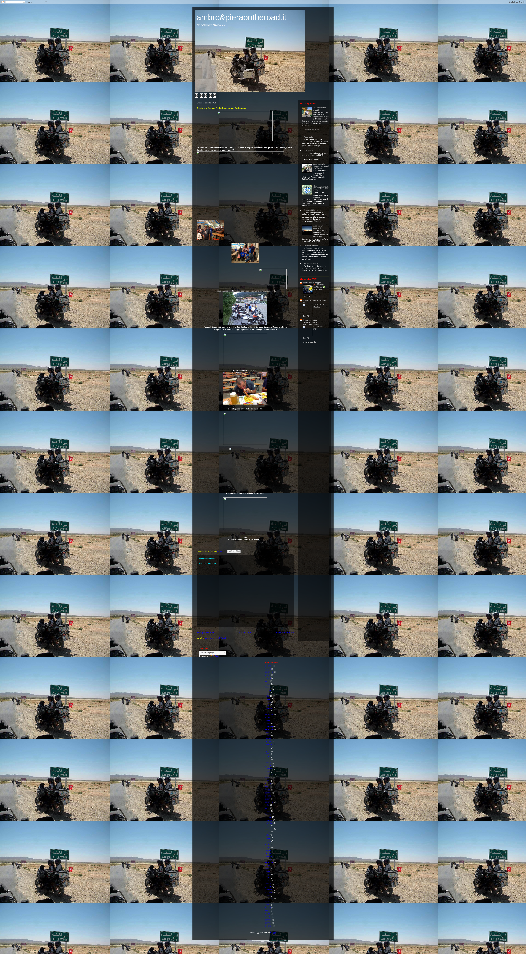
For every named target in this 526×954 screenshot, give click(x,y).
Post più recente (205, 632)
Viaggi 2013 (308, 137)
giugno (267, 675)
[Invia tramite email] (228, 551)
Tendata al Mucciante (312, 210)
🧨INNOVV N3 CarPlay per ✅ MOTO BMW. (319, 287)
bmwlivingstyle (309, 342)
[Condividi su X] (234, 551)
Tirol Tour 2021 (309, 150)
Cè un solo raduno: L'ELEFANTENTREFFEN (321, 188)
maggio (268, 669)
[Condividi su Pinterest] (239, 551)
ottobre (268, 693)
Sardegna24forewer (311, 130)
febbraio (268, 687)
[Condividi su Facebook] (236, 551)
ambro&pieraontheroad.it (241, 17)
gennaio (268, 690)
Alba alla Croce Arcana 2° (319, 227)
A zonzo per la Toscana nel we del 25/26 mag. (321, 166)
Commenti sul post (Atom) (215, 638)
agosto (267, 717)
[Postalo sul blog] (231, 551)
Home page (245, 632)
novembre (269, 726)
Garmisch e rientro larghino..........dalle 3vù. (313, 247)
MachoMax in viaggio (312, 283)
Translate (218, 656)
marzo (267, 684)
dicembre (268, 666)
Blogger (273, 933)
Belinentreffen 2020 (311, 263)
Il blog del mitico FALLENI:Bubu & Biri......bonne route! (311, 322)
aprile (267, 681)
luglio (267, 696)
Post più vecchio (285, 632)
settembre (269, 672)
